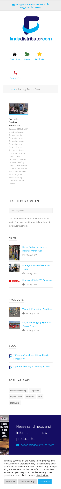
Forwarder (21, 159)
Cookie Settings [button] (27, 481)
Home (12, 89)
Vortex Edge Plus (16, 174)
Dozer (21, 150)
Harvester (13, 162)
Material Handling (18, 390)
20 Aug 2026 (31, 255)
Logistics (35, 390)
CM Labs (20, 129)
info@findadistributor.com (30, 4)
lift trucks (14, 402)
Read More (42, 475)
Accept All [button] (45, 481)
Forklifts (30, 396)
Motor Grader (21, 168)
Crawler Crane (15, 147)
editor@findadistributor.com (37, 445)
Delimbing (13, 150)
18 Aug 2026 (32, 330)
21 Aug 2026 (32, 313)
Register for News (30, 7)
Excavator (13, 153)
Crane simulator (16, 144)
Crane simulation (16, 141)
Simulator (23, 171)
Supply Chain (16, 396)
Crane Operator (15, 138)
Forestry (12, 159)
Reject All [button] (10, 481)
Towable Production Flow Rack (37, 309)
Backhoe (12, 129)
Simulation (13, 171)
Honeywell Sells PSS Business (37, 280)
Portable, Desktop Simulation (14, 122)
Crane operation (16, 135)
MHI (40, 396)
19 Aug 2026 (31, 284)
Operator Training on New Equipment (32, 366)
